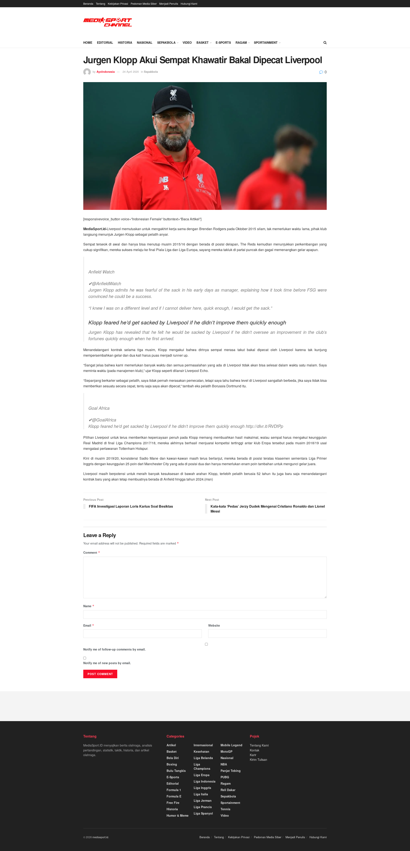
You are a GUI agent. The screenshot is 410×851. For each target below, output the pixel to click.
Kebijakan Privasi (118, 3)
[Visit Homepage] (107, 22)
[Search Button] (325, 42)
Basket (202, 42)
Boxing (172, 764)
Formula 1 (174, 790)
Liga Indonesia (204, 781)
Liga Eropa (201, 775)
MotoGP (226, 751)
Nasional (144, 42)
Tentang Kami (259, 745)
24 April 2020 (131, 72)
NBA (224, 764)
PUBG (225, 777)
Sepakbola (166, 42)
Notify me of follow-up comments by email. (114, 649)
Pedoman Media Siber (144, 3)
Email (88, 625)
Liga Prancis (203, 807)
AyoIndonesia (106, 72)
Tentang (100, 3)
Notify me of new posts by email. (107, 663)
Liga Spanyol (203, 813)
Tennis (225, 809)
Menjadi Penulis (168, 3)
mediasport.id (100, 837)
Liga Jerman (203, 800)
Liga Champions (202, 766)
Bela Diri (173, 758)
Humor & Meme (178, 815)
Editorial (105, 42)
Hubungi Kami (189, 3)
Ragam (241, 42)
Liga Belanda (203, 758)
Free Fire (173, 802)
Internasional (203, 745)
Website (214, 625)
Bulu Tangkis (176, 770)
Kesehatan (201, 751)
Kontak (254, 750)
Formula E (174, 796)
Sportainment (266, 42)
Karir (253, 755)
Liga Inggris (202, 788)
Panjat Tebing (231, 770)
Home (87, 42)
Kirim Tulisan (258, 759)
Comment (91, 552)
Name (88, 606)
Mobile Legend (231, 745)
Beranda (88, 3)
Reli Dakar (228, 790)
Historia (125, 42)
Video (187, 42)
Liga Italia (201, 794)
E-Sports (223, 42)
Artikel (171, 745)
